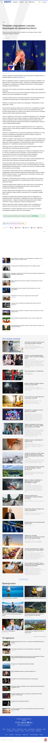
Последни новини (11, 339)
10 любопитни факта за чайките (10, 598)
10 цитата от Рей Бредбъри (8, 631)
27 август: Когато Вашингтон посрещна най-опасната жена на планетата (26, 303)
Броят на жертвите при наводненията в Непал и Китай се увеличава (34, 497)
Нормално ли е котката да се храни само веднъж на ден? (24, 295)
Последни (15, 2)
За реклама (11, 734)
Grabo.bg (22, 730)
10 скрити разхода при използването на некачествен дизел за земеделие (34, 614)
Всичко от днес (24, 579)
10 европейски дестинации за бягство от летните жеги (34, 631)
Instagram (41, 227)
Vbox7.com (8, 729)
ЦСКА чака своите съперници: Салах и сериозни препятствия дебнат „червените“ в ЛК (27, 687)
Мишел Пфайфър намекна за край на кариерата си (23, 671)
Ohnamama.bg (10, 730)
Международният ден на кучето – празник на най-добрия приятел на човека (27, 642)
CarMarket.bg (38, 729)
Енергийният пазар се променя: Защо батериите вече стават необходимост (25, 289)
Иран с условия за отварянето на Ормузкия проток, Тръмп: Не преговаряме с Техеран (33, 481)
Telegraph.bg (38, 730)
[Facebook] (24, 736)
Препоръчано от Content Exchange (39, 636)
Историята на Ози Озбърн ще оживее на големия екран (24, 678)
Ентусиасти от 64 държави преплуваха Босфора (22, 664)
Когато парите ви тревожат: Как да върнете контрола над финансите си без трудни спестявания (34, 564)
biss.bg (12, 290)
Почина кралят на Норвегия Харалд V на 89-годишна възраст (25, 265)
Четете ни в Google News (25, 725)
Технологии (26, 412)
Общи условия (18, 734)
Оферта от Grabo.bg (28, 372)
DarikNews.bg (19, 729)
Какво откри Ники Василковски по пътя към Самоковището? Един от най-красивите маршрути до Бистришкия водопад (27, 657)
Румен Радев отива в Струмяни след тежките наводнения (34, 509)
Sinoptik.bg (16, 730)
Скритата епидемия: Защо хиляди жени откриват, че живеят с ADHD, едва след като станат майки (34, 426)
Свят (26, 2)
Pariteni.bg (27, 730)
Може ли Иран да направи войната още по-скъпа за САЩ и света (26, 318)
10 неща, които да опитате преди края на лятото (12, 614)
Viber (12, 227)
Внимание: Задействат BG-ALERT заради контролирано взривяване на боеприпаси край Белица (28, 274)
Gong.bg (13, 729)
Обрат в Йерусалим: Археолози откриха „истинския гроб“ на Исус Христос (27, 281)
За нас (6, 734)
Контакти (41, 734)
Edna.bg (32, 730)
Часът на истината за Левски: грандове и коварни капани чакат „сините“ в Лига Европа (26, 694)
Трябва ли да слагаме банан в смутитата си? (35, 598)
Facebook (34, 227)
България (21, 2)
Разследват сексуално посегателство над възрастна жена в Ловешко (34, 342)
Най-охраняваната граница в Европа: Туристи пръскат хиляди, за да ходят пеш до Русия (27, 326)
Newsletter (19, 227)
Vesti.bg (7, 2)
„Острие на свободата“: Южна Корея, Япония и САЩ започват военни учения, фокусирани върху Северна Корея (34, 455)
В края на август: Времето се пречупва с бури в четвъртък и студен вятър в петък (27, 311)
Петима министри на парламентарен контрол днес (35, 522)
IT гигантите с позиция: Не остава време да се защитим (34, 410)
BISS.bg (44, 729)
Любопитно (31, 2)
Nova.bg (25, 729)
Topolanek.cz (21, 77)
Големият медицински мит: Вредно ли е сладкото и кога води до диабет (34, 549)
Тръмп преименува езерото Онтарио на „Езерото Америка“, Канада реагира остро (34, 468)
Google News (26, 227)
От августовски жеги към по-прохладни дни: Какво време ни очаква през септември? (27, 709)
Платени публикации (34, 734)
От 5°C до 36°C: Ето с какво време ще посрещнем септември (34, 397)
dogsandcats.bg (13, 297)
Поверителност (25, 734)
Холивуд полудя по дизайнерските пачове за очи (34, 440)
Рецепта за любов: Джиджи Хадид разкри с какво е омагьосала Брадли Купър (34, 357)
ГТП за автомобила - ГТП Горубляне (34, 371)
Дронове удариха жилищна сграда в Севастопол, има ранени (34, 384)
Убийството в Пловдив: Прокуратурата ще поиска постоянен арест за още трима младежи (34, 537)
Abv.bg (3, 729)
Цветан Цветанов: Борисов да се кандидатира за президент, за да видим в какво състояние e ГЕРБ (26, 259)
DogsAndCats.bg (31, 729)
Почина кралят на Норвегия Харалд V (20, 701)
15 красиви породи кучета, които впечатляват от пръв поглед (26, 649)
